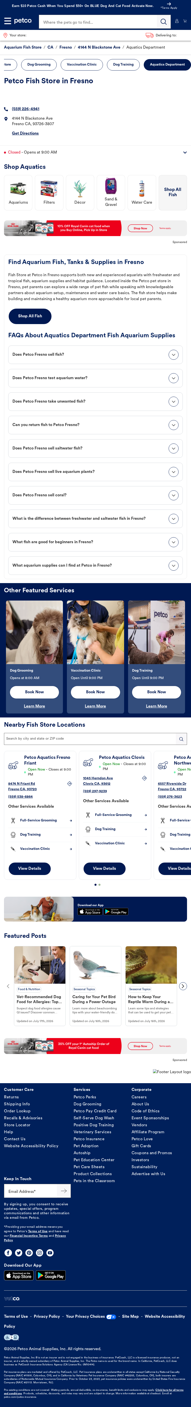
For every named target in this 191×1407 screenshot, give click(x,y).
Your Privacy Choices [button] (85, 1317)
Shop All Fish (30, 316)
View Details (29, 869)
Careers (139, 1097)
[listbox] (95, 657)
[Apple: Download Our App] (19, 1275)
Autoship (82, 1153)
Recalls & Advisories (23, 1118)
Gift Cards (141, 1146)
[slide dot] (95, 885)
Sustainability (145, 1167)
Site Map (130, 1317)
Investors (140, 1160)
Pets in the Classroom (94, 1181)
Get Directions (25, 134)
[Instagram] (39, 1253)
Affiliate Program (148, 1132)
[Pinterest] (29, 1253)
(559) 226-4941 (25, 109)
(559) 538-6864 (20, 797)
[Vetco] (12, 1299)
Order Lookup (17, 1111)
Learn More (34, 706)
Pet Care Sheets (89, 1167)
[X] (18, 1253)
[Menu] (7, 21)
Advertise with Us (148, 1174)
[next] (183, 986)
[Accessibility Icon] (11, 1337)
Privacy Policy (47, 1317)
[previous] (8, 986)
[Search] (164, 22)
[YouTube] (50, 1253)
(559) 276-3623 (170, 797)
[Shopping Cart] (185, 21)
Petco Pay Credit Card (95, 1111)
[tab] (95, 355)
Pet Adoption (86, 1146)
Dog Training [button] (123, 65)
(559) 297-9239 (95, 791)
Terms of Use (38, 1231)
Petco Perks (85, 1097)
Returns (11, 1097)
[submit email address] (64, 1191)
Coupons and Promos (152, 1153)
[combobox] (95, 739)
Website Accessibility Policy (31, 1146)
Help (8, 1132)
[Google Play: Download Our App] (51, 1275)
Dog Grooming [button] (38, 65)
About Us (140, 1104)
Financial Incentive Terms (29, 1235)
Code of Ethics (146, 1111)
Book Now (34, 692)
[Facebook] (8, 1253)
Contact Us (14, 1139)
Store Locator (17, 1125)
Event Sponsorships (150, 1118)
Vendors (139, 1125)
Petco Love (142, 1139)
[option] (34, 657)
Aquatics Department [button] (167, 65)
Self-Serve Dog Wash (94, 1118)
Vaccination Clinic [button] (82, 65)
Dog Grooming (87, 1104)
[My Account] (177, 21)
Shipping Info (17, 1104)
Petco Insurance (89, 1139)
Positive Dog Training (94, 1125)
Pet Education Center (94, 1160)
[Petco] (23, 21)
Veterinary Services (92, 1132)
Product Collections (93, 1174)
